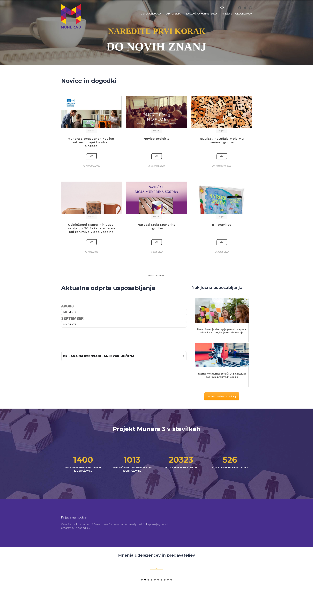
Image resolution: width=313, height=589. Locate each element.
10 (171, 580)
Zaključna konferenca (201, 13)
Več (91, 156)
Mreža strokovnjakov (237, 13)
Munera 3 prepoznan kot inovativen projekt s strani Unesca (91, 142)
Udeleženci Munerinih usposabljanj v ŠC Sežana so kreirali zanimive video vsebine (91, 228)
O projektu (173, 13)
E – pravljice (221, 225)
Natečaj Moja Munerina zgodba (156, 226)
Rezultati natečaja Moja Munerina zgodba (222, 140)
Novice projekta (156, 139)
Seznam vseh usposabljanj (222, 396)
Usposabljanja (151, 13)
